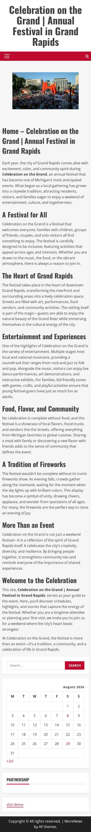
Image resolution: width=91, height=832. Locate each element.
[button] (7, 56)
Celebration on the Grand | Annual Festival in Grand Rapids (45, 25)
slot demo (15, 804)
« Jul (10, 760)
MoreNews (73, 821)
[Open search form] (87, 56)
